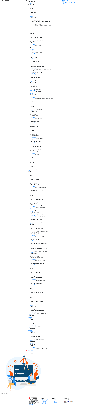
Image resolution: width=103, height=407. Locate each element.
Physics (31, 174)
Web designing (34, 119)
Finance (31, 46)
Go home (2, 396)
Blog (54, 401)
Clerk (31, 318)
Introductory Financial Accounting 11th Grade (40, 265)
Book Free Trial (65, 0)
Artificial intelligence (35, 65)
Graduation (30, 327)
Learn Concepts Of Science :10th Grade (40, 304)
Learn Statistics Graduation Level (39, 339)
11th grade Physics (35, 188)
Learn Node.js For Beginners (38, 109)
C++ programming (35, 139)
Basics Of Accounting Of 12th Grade (39, 260)
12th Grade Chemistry (35, 212)
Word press (34, 94)
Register (63, 3)
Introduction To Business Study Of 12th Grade (41, 245)
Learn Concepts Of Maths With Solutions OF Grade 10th (42, 285)
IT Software (31, 110)
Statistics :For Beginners (37, 89)
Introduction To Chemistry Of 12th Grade (40, 216)
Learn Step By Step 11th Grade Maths (39, 280)
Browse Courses (30, 350)
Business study (32, 237)
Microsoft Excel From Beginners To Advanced (41, 348)
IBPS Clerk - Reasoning (37, 326)
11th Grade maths (34, 276)
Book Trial (55, 399)
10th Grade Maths (35, 281)
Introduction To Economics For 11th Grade (40, 236)
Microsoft (31, 161)
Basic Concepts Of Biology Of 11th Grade (40, 207)
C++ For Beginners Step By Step (39, 143)
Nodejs (33, 105)
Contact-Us (55, 402)
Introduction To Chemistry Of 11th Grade (40, 222)
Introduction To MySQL (37, 169)
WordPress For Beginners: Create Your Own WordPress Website (43, 98)
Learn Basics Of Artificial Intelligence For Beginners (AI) (42, 69)
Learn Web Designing (37, 123)
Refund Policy (44, 402)
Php (32, 99)
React (34, 15)
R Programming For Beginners (38, 80)
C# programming (34, 134)
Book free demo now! (32, 404)
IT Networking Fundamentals (38, 118)
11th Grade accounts (35, 261)
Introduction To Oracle (37, 24)
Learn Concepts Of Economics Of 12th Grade (41, 231)
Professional (30, 3)
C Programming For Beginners (38, 149)
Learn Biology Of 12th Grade (38, 202)
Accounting (31, 252)
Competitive (30, 314)
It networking (34, 114)
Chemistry (31, 208)
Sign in (63, 1)
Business (31, 32)
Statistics (33, 85)
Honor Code (44, 403)
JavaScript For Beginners (37, 154)
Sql (32, 26)
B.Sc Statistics (34, 335)
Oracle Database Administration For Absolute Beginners (42, 25)
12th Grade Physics (35, 183)
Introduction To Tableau (37, 45)
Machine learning (34, 70)
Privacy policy (44, 400)
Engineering (31, 81)
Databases (31, 16)
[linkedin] (64, 403)
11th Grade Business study (36, 247)
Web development (32, 90)
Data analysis (34, 59)
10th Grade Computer (35, 309)
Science (31, 296)
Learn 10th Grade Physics (37, 182)
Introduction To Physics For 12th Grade (40, 187)
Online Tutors (44, 401)
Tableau (33, 41)
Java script (34, 150)
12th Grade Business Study (36, 241)
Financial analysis (34, 50)
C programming (34, 145)
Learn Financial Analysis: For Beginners (40, 54)
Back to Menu (30, 6)
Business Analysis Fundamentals (38, 40)
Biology (31, 7)
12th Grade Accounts (35, 256)
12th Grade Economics (35, 227)
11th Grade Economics (35, 232)
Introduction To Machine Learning (39, 74)
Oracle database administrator (36, 20)
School (29, 170)
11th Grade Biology (35, 203)
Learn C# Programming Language (39, 138)
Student (72, 2)
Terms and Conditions (45, 399)
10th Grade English (35, 290)
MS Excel (33, 344)
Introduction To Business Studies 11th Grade (40, 251)
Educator (65, 2)
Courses (55, 400)
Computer (31, 305)
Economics (31, 223)
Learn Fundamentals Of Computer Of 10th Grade (41, 313)
